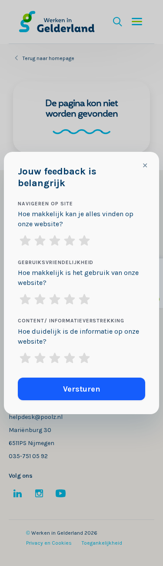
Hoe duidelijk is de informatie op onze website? (78, 336)
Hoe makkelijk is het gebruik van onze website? (78, 277)
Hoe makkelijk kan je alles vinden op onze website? (75, 219)
